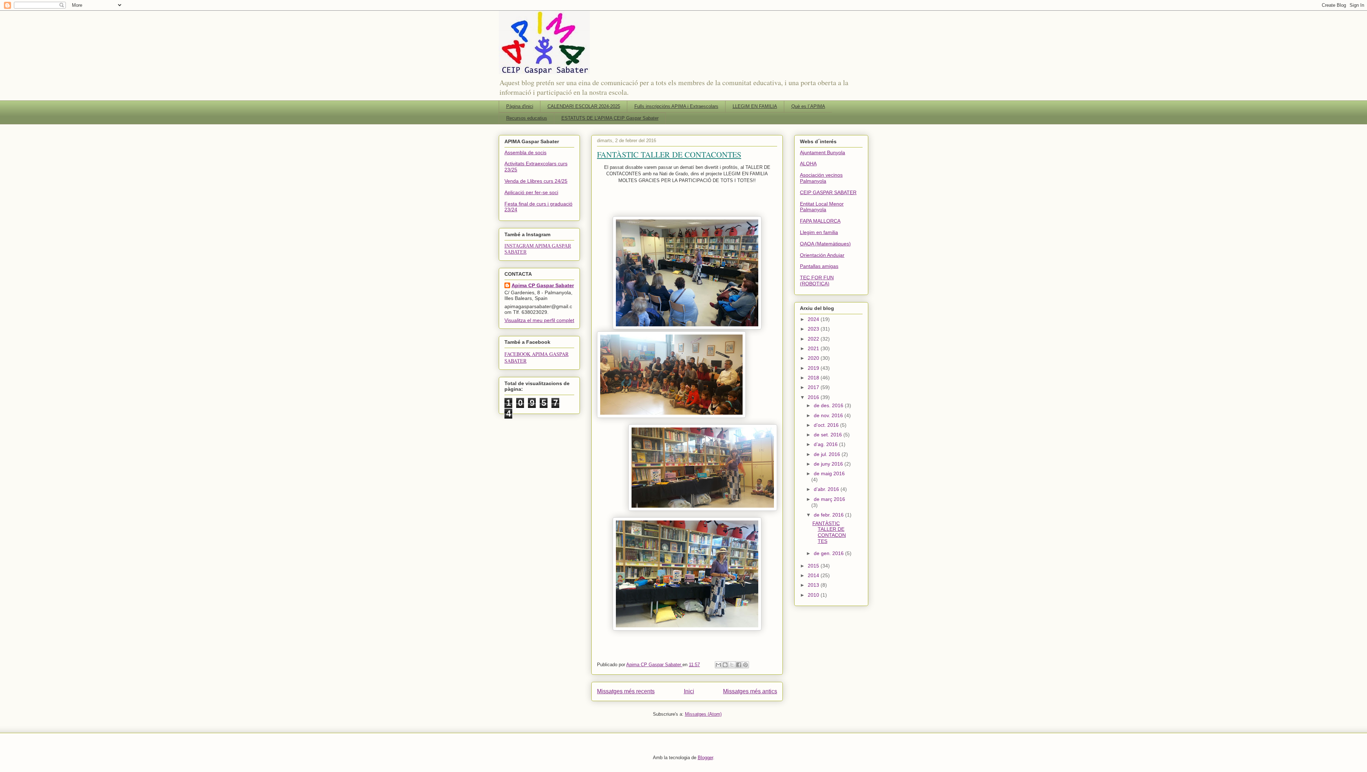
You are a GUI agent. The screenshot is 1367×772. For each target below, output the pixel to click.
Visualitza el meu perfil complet (539, 320)
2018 (814, 377)
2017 (814, 387)
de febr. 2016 (829, 515)
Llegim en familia (819, 232)
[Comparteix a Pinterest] (745, 664)
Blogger (705, 757)
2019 (814, 368)
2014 (814, 575)
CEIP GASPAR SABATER (828, 192)
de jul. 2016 (828, 454)
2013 (814, 585)
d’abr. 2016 (827, 489)
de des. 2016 (829, 405)
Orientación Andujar (822, 255)
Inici (689, 691)
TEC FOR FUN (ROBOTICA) (817, 280)
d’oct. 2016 (827, 425)
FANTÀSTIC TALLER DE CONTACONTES (669, 154)
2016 (814, 397)
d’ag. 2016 (826, 444)
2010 (814, 595)
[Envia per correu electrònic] (718, 664)
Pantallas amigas (819, 266)
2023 (814, 329)
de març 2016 (829, 499)
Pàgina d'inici (519, 106)
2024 (814, 319)
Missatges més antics (750, 691)
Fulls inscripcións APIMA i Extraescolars (676, 106)
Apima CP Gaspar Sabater (543, 285)
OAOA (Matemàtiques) (825, 244)
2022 (814, 339)
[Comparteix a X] (731, 664)
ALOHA (808, 163)
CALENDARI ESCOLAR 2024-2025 (584, 106)
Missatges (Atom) (703, 714)
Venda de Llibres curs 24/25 (535, 181)
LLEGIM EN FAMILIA (755, 106)
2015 (814, 566)
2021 (814, 348)
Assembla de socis (525, 152)
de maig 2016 (829, 473)
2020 (814, 358)
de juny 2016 (829, 464)
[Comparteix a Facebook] (738, 664)
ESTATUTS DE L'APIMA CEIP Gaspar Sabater (610, 118)
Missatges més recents (626, 691)
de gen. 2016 (829, 553)
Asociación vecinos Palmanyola (821, 178)
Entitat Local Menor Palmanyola (822, 207)
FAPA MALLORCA (820, 221)
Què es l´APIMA (808, 106)
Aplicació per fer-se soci (531, 192)
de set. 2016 (828, 434)
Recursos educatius (526, 118)
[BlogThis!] (725, 664)
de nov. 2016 (829, 415)
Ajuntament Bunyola (822, 152)
